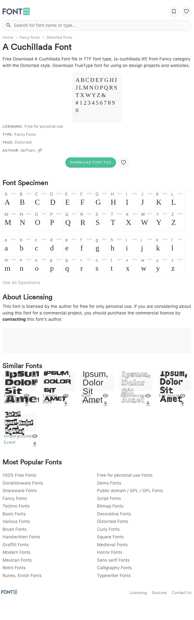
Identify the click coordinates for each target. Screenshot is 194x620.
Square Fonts (110, 536)
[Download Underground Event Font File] (35, 445)
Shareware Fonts (20, 490)
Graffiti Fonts (16, 544)
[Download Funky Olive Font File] (26, 405)
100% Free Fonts (19, 475)
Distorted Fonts (59, 37)
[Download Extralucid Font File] (182, 405)
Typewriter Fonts (114, 575)
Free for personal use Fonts (125, 475)
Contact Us (181, 592)
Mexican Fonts (17, 560)
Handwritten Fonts (21, 536)
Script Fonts (109, 498)
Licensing (138, 592)
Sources (159, 592)
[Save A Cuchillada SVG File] (123, 162)
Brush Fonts (15, 529)
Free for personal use (44, 126)
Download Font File (90, 162)
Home (8, 37)
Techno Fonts (16, 506)
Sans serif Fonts (113, 560)
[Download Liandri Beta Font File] (66, 405)
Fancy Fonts (29, 37)
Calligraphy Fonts (114, 567)
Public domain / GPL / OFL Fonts (130, 490)
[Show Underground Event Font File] (35, 437)
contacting (14, 319)
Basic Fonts (14, 513)
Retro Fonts (14, 567)
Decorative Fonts (114, 513)
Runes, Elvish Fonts (22, 575)
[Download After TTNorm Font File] (105, 405)
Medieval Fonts (112, 544)
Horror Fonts (109, 552)
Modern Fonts (17, 552)
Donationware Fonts (23, 483)
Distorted (23, 142)
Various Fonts (16, 521)
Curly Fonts (108, 529)
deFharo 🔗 (31, 150)
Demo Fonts (109, 483)
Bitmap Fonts (110, 506)
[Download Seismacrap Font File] (148, 405)
